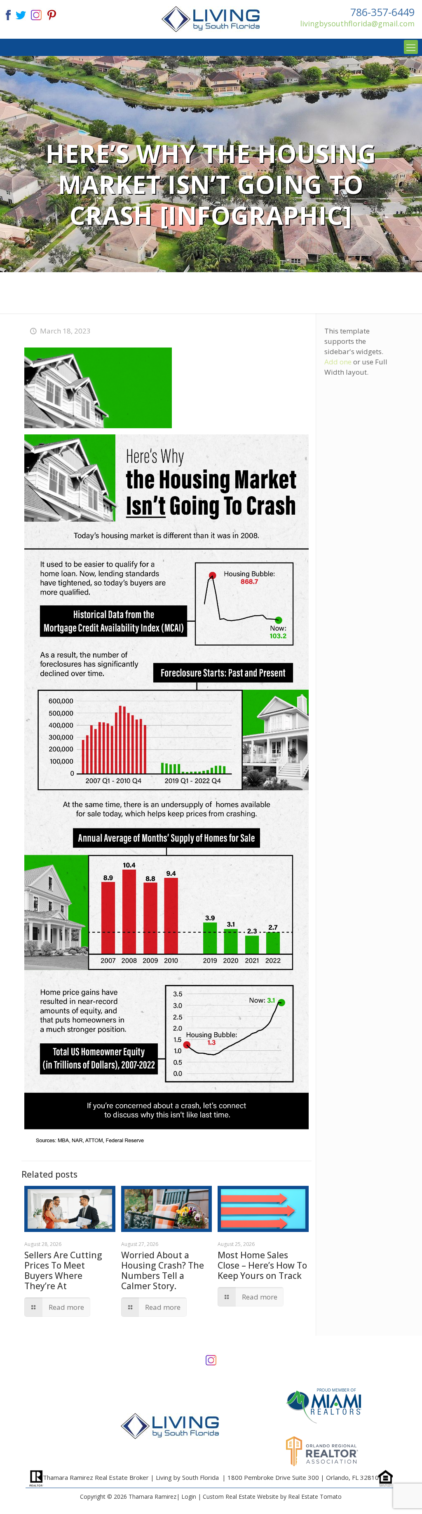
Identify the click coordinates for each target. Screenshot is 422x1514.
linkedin (36, 14)
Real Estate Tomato (315, 1496)
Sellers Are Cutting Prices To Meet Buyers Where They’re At (63, 1270)
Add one (338, 361)
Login (188, 1496)
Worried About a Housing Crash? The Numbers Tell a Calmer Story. (162, 1270)
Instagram (211, 1359)
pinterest (52, 14)
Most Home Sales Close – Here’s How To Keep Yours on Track (262, 1265)
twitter (20, 14)
